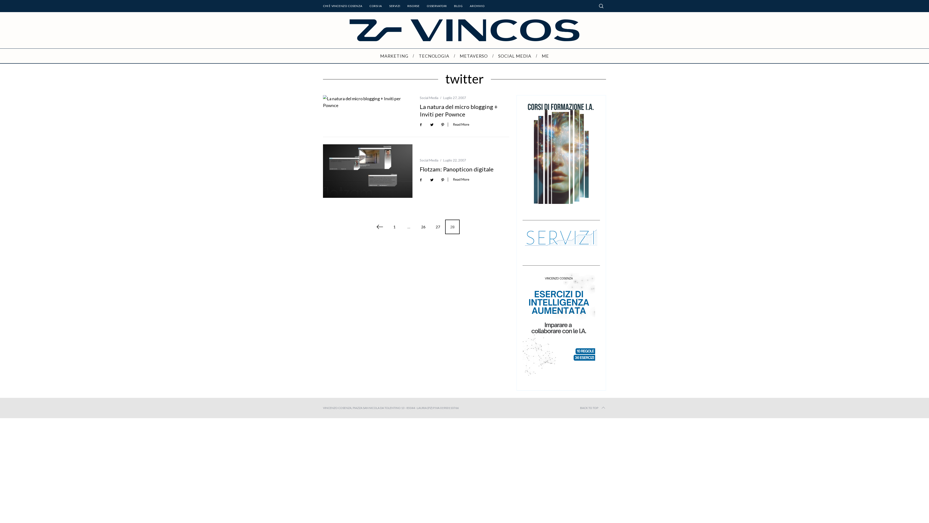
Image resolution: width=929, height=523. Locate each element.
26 (423, 226)
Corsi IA (375, 6)
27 (438, 226)
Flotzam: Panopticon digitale (457, 169)
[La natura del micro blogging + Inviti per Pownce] (367, 102)
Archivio (477, 6)
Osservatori (437, 6)
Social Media (429, 98)
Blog (458, 6)
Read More (461, 124)
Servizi (394, 6)
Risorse (413, 6)
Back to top (589, 408)
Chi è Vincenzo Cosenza (342, 6)
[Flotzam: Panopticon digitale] (367, 171)
